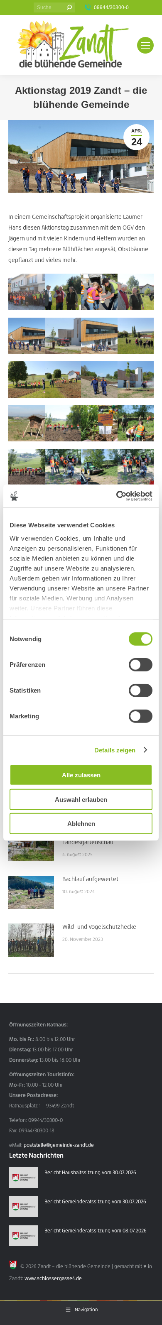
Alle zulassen (81, 775)
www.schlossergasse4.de (53, 1278)
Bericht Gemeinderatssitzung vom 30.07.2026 (95, 1201)
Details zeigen (114, 749)
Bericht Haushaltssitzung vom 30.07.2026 (90, 1172)
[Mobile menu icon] (145, 45)
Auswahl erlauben (81, 799)
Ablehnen (81, 823)
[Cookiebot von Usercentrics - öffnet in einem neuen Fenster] (116, 495)
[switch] (140, 664)
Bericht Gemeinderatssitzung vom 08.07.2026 (95, 1230)
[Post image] (31, 844)
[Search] (69, 7)
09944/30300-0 (111, 7)
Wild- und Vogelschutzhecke (99, 927)
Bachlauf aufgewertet (90, 879)
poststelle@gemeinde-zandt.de (59, 1145)
